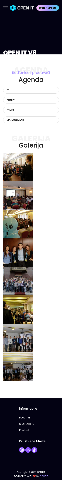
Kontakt (24, 430)
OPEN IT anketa (47, 7)
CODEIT (44, 476)
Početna (24, 417)
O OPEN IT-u (26, 424)
